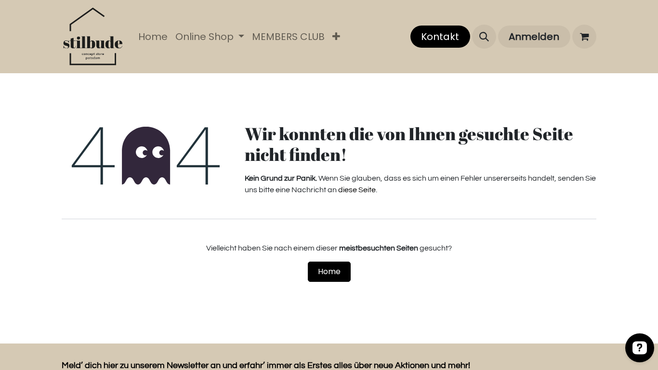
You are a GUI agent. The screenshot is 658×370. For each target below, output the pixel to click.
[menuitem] (152, 37)
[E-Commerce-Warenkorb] (584, 37)
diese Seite (357, 190)
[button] (484, 37)
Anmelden (534, 36)
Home (329, 271)
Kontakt (440, 36)
